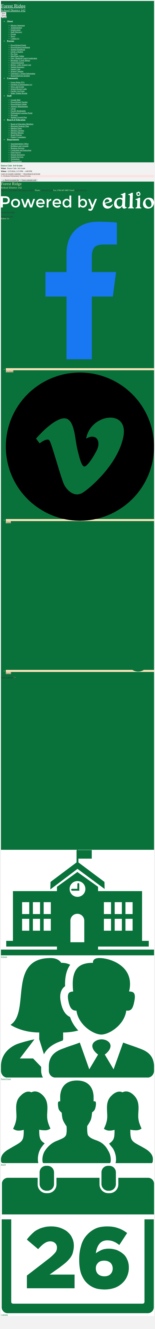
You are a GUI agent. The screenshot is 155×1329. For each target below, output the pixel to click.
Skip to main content (9, 2)
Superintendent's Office (20, 144)
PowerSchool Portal (18, 45)
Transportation (16, 161)
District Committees (18, 137)
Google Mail (15, 100)
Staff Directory (16, 32)
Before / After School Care (21, 65)
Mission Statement (18, 25)
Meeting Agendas (17, 131)
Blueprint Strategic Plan (20, 126)
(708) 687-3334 (47, 190)
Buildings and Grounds (19, 146)
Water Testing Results (19, 93)
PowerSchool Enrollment (20, 47)
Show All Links (7, 216)
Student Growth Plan (19, 117)
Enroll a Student (17, 52)
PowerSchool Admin (19, 104)
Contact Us (15, 39)
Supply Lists (15, 69)
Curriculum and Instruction (21, 150)
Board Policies (16, 135)
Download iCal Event (31, 174)
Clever (13, 109)
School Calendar (17, 71)
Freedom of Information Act (21, 85)
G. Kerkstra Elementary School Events (16, 176)
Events (13, 34)
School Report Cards (19, 89)
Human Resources (18, 155)
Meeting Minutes (17, 133)
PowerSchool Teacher (19, 102)
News (13, 36)
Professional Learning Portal (21, 113)
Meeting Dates (16, 128)
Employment (15, 30)
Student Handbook (18, 50)
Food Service (16, 152)
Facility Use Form (17, 91)
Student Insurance (17, 67)
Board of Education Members (22, 124)
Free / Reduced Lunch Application (24, 58)
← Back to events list (11, 180)
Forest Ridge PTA (18, 82)
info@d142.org (81, 190)
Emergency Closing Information (23, 74)
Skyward (14, 115)
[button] (10, 21)
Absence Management (19, 106)
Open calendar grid (29, 180)
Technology (15, 159)
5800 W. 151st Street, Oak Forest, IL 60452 (17, 190)
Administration (16, 28)
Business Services (17, 148)
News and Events (17, 87)
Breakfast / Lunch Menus (20, 60)
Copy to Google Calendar (11, 174)
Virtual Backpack (17, 63)
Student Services (17, 157)
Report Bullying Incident (20, 76)
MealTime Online (17, 56)
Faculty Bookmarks (18, 111)
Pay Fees (14, 54)
